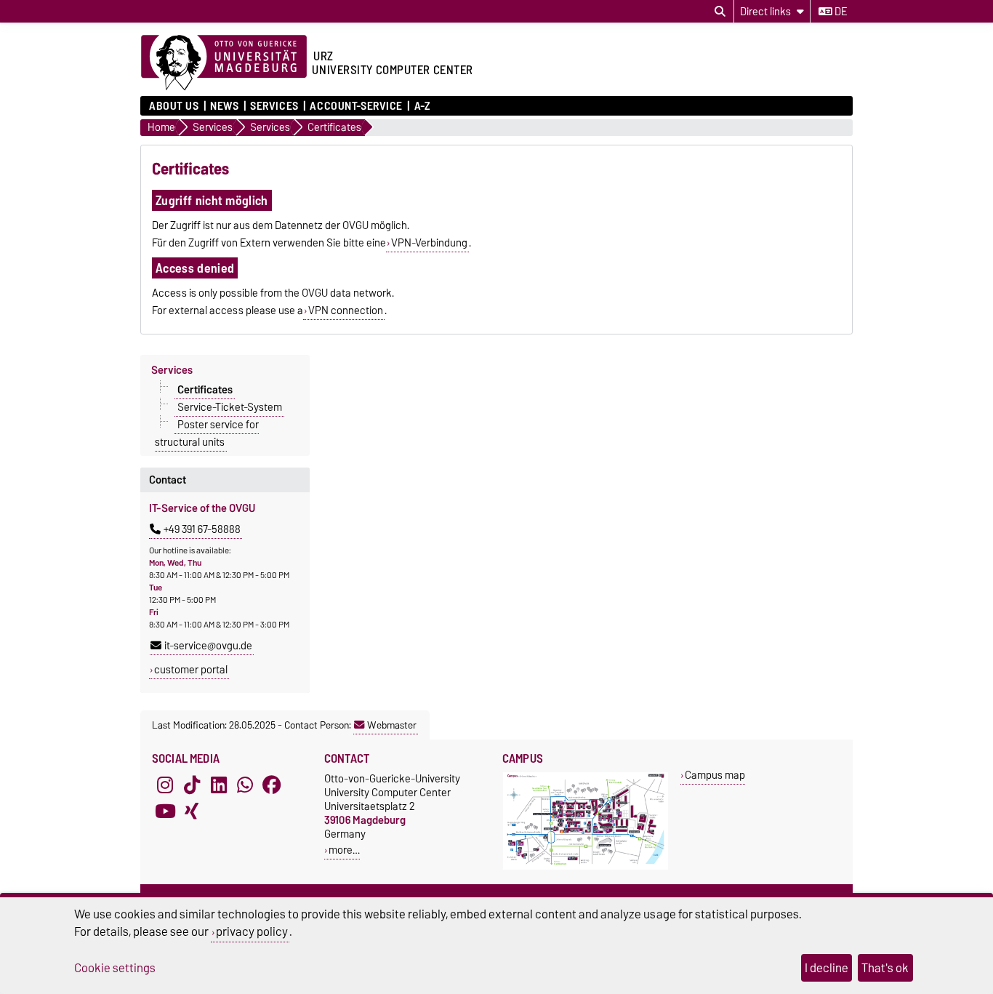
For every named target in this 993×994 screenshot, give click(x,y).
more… (344, 850)
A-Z (422, 106)
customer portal (191, 669)
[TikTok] (192, 784)
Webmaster (392, 725)
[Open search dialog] (720, 11)
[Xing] (192, 811)
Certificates (205, 389)
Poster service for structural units (207, 432)
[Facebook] (272, 784)
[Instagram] (165, 784)
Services (274, 106)
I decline (826, 968)
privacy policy (252, 931)
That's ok (885, 968)
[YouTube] (165, 811)
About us (173, 106)
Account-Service (356, 106)
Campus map (715, 775)
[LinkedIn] (219, 784)
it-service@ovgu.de (208, 645)
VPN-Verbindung (429, 243)
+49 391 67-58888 (202, 529)
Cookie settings (115, 968)
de (839, 11)
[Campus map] (585, 866)
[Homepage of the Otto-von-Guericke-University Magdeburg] (223, 63)
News (224, 106)
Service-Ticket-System (229, 406)
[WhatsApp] (245, 784)
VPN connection (345, 310)
